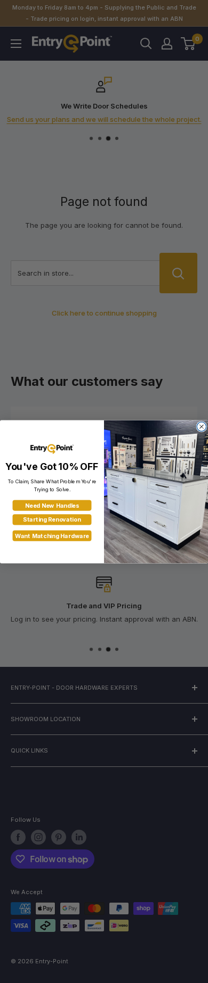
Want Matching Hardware (52, 535)
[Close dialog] (201, 426)
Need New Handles (52, 505)
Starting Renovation (52, 519)
